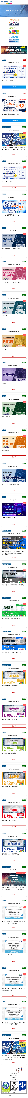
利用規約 (14, 1077)
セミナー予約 (14, 87)
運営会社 (14, 1079)
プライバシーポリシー (14, 1075)
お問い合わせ (14, 1074)
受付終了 (14, 154)
